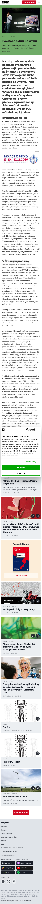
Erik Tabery (6, 803)
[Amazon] (8, 872)
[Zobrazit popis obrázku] (33, 29)
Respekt (5, 765)
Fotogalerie (6, 478)
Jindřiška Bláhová (8, 696)
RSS (2, 844)
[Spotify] (24, 872)
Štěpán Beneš (6, 52)
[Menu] (39, 2)
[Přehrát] (33, 516)
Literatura (5, 606)
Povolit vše (21, 467)
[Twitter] (8, 883)
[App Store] (8, 863)
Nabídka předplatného (9, 837)
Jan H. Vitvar (6, 536)
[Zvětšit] (21, 20)
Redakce (4, 826)
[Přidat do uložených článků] (38, 516)
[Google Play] (8, 868)
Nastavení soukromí (8, 855)
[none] (38, 29)
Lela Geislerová (7, 731)
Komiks (5, 724)
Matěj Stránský (7, 493)
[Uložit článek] (28, 29)
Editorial (7, 793)
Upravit (19, 473)
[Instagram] (14, 883)
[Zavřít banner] (39, 429)
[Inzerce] (21, 159)
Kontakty (4, 830)
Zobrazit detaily (30, 462)
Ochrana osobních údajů (9, 851)
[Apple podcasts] (24, 863)
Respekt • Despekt (8, 759)
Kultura (5, 521)
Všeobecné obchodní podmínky (12, 848)
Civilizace (5, 37)
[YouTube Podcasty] (24, 868)
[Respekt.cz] (5, 2)
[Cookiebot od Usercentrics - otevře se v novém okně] (26, 429)
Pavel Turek (6, 653)
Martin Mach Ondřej (18, 731)
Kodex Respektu (6, 834)
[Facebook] (3, 883)
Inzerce (3, 841)
